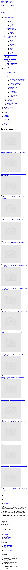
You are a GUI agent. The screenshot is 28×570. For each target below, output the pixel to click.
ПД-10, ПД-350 (10, 64)
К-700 (11, 25)
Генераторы (10, 100)
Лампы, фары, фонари (12, 103)
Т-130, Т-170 (13, 20)
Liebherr (12, 48)
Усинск (8, 120)
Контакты (6, 116)
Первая (5, 492)
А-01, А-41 (9, 60)
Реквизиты (6, 538)
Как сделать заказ (8, 545)
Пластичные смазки (15, 84)
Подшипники (7, 108)
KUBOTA (12, 33)
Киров (8, 117)
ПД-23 (8, 65)
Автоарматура (10, 99)
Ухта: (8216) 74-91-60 (6, 2)
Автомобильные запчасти (10, 55)
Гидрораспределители (12, 71)
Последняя (6, 503)
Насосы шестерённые (12, 73)
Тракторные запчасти (9, 17)
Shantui (11, 49)
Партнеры (6, 113)
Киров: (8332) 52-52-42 (6, 1)
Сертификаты (7, 537)
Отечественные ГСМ (12, 87)
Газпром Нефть (13, 92)
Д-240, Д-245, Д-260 (12, 63)
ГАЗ (8, 56)
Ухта (8, 119)
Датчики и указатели (12, 102)
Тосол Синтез (13, 95)
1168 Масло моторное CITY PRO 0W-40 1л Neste (13, 400)
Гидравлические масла (15, 83)
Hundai (11, 45)
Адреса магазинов (8, 550)
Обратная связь (7, 126)
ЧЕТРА (11, 40)
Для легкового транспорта (16, 77)
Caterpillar (12, 44)
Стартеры (9, 104)
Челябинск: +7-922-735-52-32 (8, 5)
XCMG (11, 52)
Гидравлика (7, 68)
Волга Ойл (12, 91)
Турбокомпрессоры (8, 107)
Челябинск (9, 121)
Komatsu (12, 47)
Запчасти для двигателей (10, 59)
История (6, 534)
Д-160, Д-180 (10, 61)
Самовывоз (6, 549)
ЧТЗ (11, 41)
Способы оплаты (8, 546)
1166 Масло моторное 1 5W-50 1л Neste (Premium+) (14, 311)
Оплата (5, 124)
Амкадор (12, 38)
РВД (5, 110)
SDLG (11, 53)
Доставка (6, 123)
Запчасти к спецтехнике (10, 36)
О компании (7, 112)
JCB (11, 30)
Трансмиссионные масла (16, 81)
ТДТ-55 (11, 21)
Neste (8, 76)
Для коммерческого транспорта (17, 79)
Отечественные (10, 18)
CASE (11, 32)
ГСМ (5, 75)
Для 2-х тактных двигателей (17, 80)
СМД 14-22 (9, 67)
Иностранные (10, 28)
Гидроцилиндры (11, 72)
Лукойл (11, 88)
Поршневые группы (9, 106)
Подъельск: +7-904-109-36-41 (8, 4)
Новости (6, 115)
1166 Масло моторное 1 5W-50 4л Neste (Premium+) (14, 332)
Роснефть (12, 89)
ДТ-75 (11, 24)
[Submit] (15, 8)
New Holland (13, 29)
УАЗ (8, 57)
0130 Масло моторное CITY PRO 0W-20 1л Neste (13, 152)
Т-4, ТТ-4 (12, 22)
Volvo (11, 51)
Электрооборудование (9, 98)
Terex (11, 34)
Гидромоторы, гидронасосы (14, 69)
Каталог (3, 14)
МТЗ (11, 26)
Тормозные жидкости (15, 85)
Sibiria (11, 96)
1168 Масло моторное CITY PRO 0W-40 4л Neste (13, 421)
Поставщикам (7, 540)
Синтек (11, 93)
